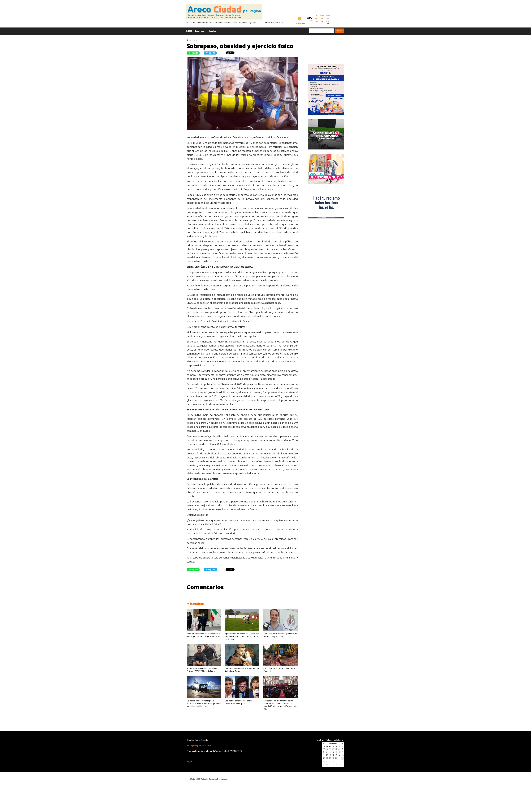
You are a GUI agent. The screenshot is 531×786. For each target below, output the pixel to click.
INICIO (189, 31)
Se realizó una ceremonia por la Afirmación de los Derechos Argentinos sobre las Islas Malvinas (204, 704)
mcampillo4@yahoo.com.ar (199, 745)
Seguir (189, 761)
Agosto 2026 (333, 743)
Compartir (193, 53)
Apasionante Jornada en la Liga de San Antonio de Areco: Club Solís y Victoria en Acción (242, 636)
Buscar (339, 30)
